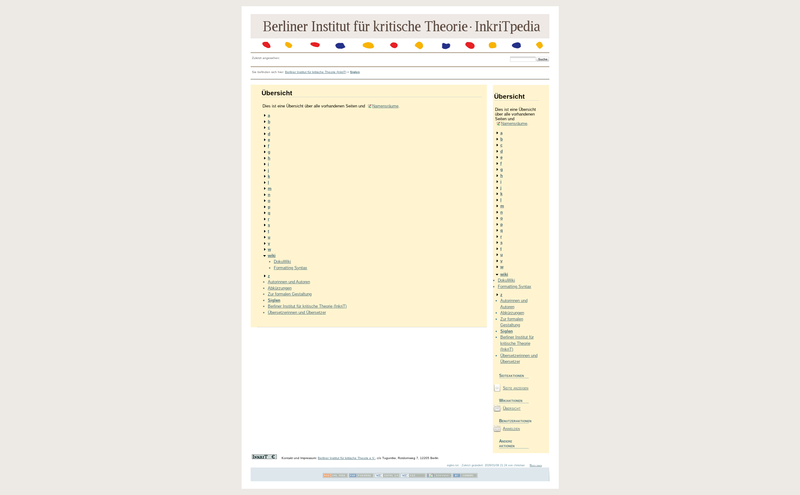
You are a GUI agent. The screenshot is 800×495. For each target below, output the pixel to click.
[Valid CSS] (413, 476)
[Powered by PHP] (361, 476)
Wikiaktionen (510, 400)
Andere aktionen (507, 443)
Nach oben (536, 465)
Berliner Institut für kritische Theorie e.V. (346, 458)
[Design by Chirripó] (465, 476)
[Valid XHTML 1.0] (387, 476)
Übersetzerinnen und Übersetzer (297, 312)
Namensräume (385, 106)
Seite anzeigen (515, 388)
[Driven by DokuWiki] (439, 476)
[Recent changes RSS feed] (335, 476)
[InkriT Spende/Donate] (264, 458)
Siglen (355, 72)
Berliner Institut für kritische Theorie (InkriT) (315, 72)
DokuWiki (282, 261)
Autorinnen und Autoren (289, 282)
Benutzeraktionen (514, 420)
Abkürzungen (280, 288)
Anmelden (511, 428)
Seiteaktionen (511, 375)
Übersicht (512, 408)
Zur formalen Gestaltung (290, 294)
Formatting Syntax (290, 267)
